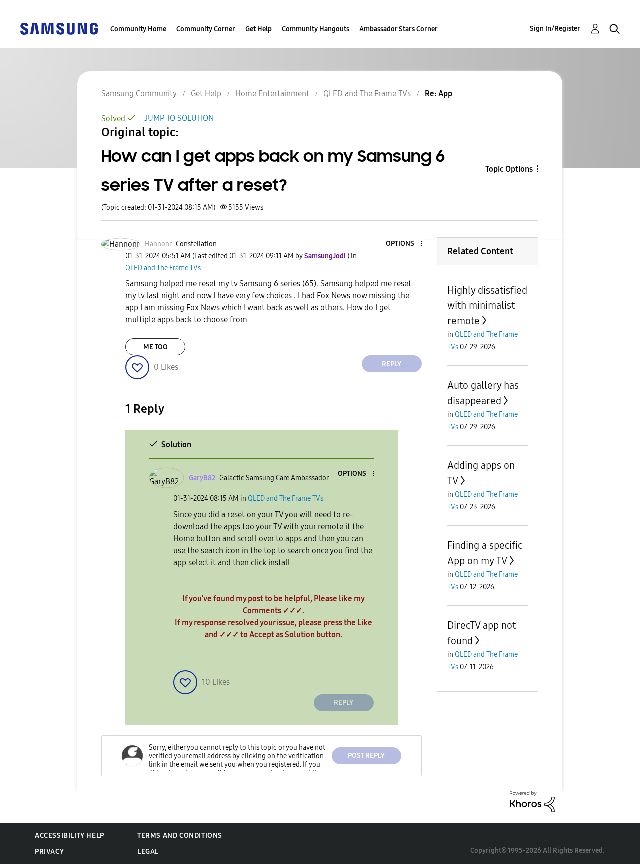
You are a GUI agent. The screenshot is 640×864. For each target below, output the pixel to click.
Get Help (259, 29)
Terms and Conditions (180, 836)
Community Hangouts (316, 29)
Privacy (49, 852)
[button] (404, 244)
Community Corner (206, 29)
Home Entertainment (273, 93)
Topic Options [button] (509, 169)
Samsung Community (139, 93)
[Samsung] (59, 28)
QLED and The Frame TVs (367, 93)
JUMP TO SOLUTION (179, 118)
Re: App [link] (438, 93)
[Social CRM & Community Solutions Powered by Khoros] (532, 801)
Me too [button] (156, 347)
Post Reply (366, 756)
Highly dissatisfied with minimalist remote (488, 305)
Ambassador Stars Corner (399, 29)
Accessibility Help (69, 836)
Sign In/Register (555, 28)
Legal (148, 852)
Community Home (138, 29)
